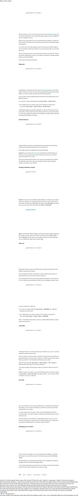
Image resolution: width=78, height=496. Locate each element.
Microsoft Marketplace (64, 488)
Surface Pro (3, 480)
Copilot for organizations (49, 480)
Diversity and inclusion (59, 490)
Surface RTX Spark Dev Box (34, 480)
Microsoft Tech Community (50, 488)
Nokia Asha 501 (53, 34)
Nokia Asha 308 (47, 90)
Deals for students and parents (49, 485)
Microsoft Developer (9, 488)
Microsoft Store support (46, 482)
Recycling (67, 495)
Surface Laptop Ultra (21, 480)
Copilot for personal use (62, 480)
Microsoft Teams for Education (57, 483)
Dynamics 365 (21, 487)
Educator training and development (31, 485)
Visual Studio (9, 490)
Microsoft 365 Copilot (63, 487)
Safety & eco (60, 495)
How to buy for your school (13, 485)
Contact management (36, 474)
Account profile (25, 482)
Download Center (34, 482)
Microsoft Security (12, 487)
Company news (32, 490)
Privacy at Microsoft (41, 490)
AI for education (62, 485)
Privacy (31, 495)
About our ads (74, 495)
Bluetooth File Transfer (34, 153)
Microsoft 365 (29, 487)
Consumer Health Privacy (7, 495)
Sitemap (16, 495)
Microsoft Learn (19, 488)
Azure (1, 488)
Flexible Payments (19, 483)
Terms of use (46, 495)
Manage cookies (37, 495)
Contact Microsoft (24, 495)
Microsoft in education (30, 483)
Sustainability (3, 492)
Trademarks (53, 495)
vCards (49, 351)
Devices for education (42, 483)
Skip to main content (5, 1)
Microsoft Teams (52, 487)
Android (24, 474)
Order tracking (62, 482)
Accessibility (68, 490)
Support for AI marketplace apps (33, 488)
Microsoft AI (3, 487)
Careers (16, 490)
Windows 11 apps (16, 482)
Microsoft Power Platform (40, 487)
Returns (55, 482)
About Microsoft (22, 490)
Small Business (74, 487)
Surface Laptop (11, 480)
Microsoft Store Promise (6, 483)
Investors (50, 490)
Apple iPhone (29, 474)
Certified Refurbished (72, 482)
